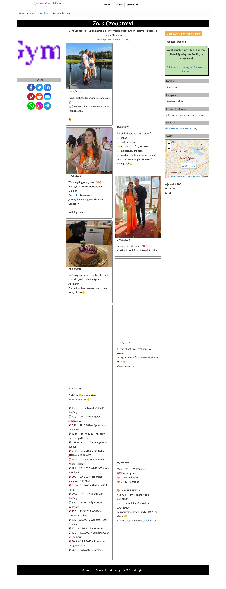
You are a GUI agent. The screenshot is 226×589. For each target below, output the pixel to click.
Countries (133, 4)
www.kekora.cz (147, 520)
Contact (101, 570)
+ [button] (169, 144)
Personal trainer (175, 101)
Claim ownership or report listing (183, 33)
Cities (120, 4)
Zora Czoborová (188, 165)
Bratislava (45, 13)
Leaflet (172, 176)
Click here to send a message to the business (185, 115)
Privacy (116, 570)
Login (139, 570)
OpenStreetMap (193, 176)
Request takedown (176, 41)
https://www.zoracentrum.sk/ (113, 39)
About (87, 570)
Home (108, 4)
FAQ (128, 570)
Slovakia (32, 13)
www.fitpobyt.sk (77, 399)
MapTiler (181, 176)
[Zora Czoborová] (188, 159)
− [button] (169, 148)
